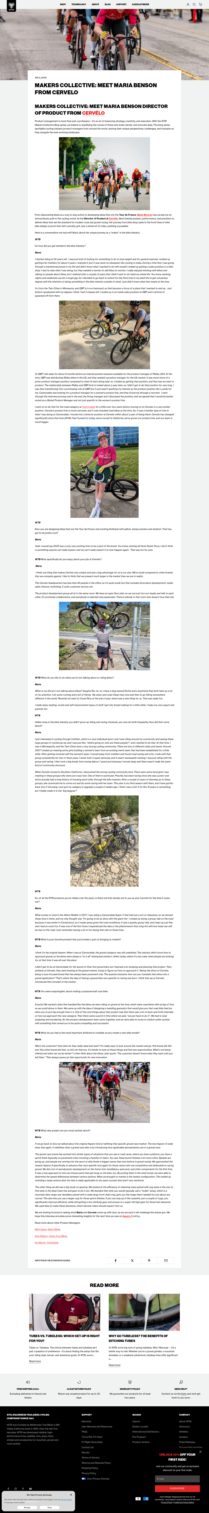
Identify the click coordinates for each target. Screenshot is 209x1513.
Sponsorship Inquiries (190, 1447)
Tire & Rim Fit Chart (92, 1437)
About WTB (185, 1421)
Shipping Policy (90, 1468)
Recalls (85, 1452)
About (95, 4)
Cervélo (93, 113)
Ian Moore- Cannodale (46, 1242)
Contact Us (88, 1447)
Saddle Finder (140, 4)
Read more (35, 1361)
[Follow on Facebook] (8, 1488)
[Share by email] (166, 1260)
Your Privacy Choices (98, 1478)
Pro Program (139, 1437)
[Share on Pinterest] (149, 1260)
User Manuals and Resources (97, 1426)
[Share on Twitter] (132, 1260)
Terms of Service (90, 1457)
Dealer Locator (140, 1426)
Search (136, 1421)
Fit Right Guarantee (92, 1442)
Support (121, 4)
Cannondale (88, 406)
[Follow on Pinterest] (23, 1488)
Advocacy (184, 1426)
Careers (183, 1437)
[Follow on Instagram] (15, 1488)
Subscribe (177, 1488)
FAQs (84, 1431)
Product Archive (140, 1442)
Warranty (86, 1421)
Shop (63, 4)
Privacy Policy (166, 1502)
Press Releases (187, 1442)
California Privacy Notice (184, 1502)
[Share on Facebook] (115, 1260)
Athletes (183, 1431)
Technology (79, 4)
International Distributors (145, 1431)
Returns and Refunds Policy (96, 1462)
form (183, 1393)
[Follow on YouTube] (30, 1488)
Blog (108, 4)
